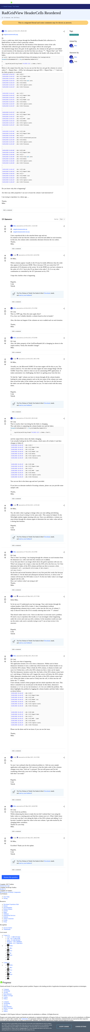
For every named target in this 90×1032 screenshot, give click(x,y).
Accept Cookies (64, 1026)
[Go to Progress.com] (5, 983)
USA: (13, 937)
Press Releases (8, 994)
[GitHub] (8, 957)
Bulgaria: (14, 941)
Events (5, 920)
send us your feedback (25, 295)
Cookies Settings (80, 1026)
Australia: (14, 943)
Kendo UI (3, 889)
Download (47, 293)
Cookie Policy (23, 1028)
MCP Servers (3, 892)
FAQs (5, 922)
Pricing (5, 898)
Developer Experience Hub (11, 904)
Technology (7, 991)
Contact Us (7, 935)
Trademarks (24, 1019)
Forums (6, 910)
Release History (8, 909)
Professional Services (9, 915)
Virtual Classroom (9, 918)
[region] (45, 1026)
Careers (6, 997)
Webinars (6, 914)
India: (13, 940)
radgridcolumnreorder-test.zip (21, 232)
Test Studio (16, 6)
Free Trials (6, 897)
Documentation (8, 907)
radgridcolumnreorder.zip (20, 229)
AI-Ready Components (14, 892)
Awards (6, 992)
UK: (13, 938)
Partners (6, 917)
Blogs (5, 912)
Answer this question (11, 877)
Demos (5, 906)
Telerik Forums (7, 6)
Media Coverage (8, 995)
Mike (5, 31)
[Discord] (8, 959)
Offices (6, 999)
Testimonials (7, 929)
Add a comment (7, 210)
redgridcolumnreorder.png (11, 34)
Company (6, 989)
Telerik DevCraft (4, 886)
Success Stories (8, 928)
